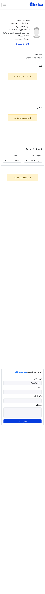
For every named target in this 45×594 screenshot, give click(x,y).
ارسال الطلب (22, 421)
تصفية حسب (37, 155)
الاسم (39, 387)
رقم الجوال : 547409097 (20, 23)
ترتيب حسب (17, 155)
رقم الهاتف (37, 396)
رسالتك (39, 405)
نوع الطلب (38, 378)
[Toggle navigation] (4, 4)
